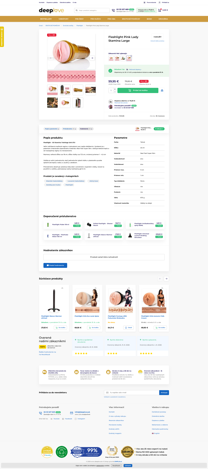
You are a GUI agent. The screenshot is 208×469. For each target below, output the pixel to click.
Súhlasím (128, 465)
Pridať (78, 226)
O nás (74, 2)
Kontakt (41, 2)
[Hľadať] (76, 10)
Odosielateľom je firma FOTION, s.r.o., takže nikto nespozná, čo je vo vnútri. (57, 377)
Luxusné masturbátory (76, 181)
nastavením (100, 465)
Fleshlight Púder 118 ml (60, 224)
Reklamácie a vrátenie (160, 425)
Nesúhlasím (116, 465)
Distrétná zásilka (65, 2)
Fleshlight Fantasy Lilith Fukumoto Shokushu (117, 317)
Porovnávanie (151, 2)
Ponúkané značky (115, 425)
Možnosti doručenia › (121, 103)
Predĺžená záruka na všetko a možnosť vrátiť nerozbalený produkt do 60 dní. (122, 377)
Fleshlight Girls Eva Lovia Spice (87, 316)
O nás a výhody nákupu (117, 416)
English (157, 433)
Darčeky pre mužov (53, 185)
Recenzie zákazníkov (116, 420)
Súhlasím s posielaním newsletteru (115, 397)
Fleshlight (79, 25)
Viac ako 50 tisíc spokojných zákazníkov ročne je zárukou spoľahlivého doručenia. (154, 377)
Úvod (40, 25)
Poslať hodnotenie (56, 265)
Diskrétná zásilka (158, 416)
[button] (92, 58)
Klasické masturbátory (54, 181)
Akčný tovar (94, 181)
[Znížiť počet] (115, 91)
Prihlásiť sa (165, 2)
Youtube (56, 419)
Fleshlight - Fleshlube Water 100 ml (60, 235)
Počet (111, 90)
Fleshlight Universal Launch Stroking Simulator (141, 235)
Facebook (68, 419)
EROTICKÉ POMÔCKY (53, 25)
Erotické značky (68, 25)
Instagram (81, 419)
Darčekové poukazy (159, 412)
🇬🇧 (153, 433)
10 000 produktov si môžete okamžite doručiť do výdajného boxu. (90, 377)
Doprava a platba (52, 2)
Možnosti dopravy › (135, 69)
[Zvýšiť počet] (115, 89)
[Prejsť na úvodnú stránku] (51, 10)
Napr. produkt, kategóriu (88, 10)
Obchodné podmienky (160, 429)
